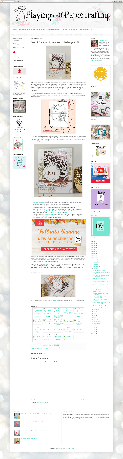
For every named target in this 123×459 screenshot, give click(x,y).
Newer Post (33, 400)
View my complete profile (96, 60)
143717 (78, 334)
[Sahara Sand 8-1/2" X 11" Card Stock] (79, 312)
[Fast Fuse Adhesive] (48, 337)
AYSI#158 (47, 347)
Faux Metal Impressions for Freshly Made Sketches (101, 276)
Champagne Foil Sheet (54, 212)
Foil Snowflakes (41, 137)
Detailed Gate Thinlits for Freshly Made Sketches (100, 285)
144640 (58, 317)
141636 (68, 327)
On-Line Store (53, 300)
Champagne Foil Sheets (68, 312)
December (95, 262)
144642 (47, 334)
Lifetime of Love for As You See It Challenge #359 (32, 422)
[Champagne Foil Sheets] (68, 310)
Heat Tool (37, 331)
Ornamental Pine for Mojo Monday (29, 438)
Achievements (69, 34)
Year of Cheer (72, 95)
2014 (93, 329)
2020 (93, 255)
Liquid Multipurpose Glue (37, 339)
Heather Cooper (39, 345)
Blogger (72, 448)
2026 (93, 243)
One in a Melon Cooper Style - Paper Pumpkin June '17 (101, 303)
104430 (68, 340)
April (94, 317)
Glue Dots (58, 338)
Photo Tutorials (78, 34)
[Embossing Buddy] (79, 321)
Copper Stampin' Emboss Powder (50, 211)
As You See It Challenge (56, 93)
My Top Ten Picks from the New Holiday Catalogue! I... (100, 306)
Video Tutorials (87, 34)
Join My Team (60, 34)
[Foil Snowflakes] (48, 331)
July (94, 311)
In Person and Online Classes (32, 34)
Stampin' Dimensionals (68, 339)
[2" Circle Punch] (68, 329)
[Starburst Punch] (79, 331)
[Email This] (52, 345)
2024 (93, 247)
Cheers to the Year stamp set (45, 209)
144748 (68, 313)
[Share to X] (56, 345)
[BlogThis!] (54, 345)
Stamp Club (44, 34)
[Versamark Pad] (48, 320)
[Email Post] (50, 345)
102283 (47, 323)
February (95, 321)
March (95, 319)
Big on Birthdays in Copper (99, 270)
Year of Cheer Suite (44, 348)
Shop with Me (20, 34)
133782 (68, 332)
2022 (93, 251)
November (95, 264)
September (96, 268)
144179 (58, 334)
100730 (37, 327)
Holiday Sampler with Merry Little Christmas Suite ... (100, 282)
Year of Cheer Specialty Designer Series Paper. (70, 139)
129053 (37, 332)
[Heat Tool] (37, 329)
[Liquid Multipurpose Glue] (38, 337)
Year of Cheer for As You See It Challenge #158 (100, 297)
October (95, 266)
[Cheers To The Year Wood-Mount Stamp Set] (38, 312)
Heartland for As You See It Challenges (99, 279)
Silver (38, 211)
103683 (58, 339)
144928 (47, 316)
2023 (93, 249)
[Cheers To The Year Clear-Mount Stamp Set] (48, 312)
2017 (93, 261)
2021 (93, 253)
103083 (78, 324)
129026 (47, 340)
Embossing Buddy (78, 323)
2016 (93, 325)
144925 (37, 316)
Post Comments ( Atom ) (42, 402)
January (95, 323)
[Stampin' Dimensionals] (68, 337)
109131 (58, 325)
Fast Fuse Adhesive (48, 339)
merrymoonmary (60, 448)
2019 (93, 257)
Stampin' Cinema (97, 291)
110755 (37, 340)
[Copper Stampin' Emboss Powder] (68, 323)
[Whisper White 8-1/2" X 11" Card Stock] (38, 323)
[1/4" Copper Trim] (58, 331)
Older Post (83, 400)
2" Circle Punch (75, 211)
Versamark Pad (48, 321)
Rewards (95, 34)
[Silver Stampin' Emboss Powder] (58, 321)
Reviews (102, 34)
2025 (93, 245)
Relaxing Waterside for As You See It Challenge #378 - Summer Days (37, 413)
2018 (93, 259)
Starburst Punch (68, 212)
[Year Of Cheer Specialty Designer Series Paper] (58, 313)
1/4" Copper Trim (49, 214)
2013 (93, 331)
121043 (78, 316)
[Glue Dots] (58, 336)
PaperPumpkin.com (50, 264)
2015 (93, 327)
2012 (93, 333)
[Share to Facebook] (58, 345)
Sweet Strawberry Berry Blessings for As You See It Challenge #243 (36, 430)
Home (13, 34)
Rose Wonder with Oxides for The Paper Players (101, 289)
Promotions (52, 34)
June (94, 313)
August (95, 309)
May (94, 315)
